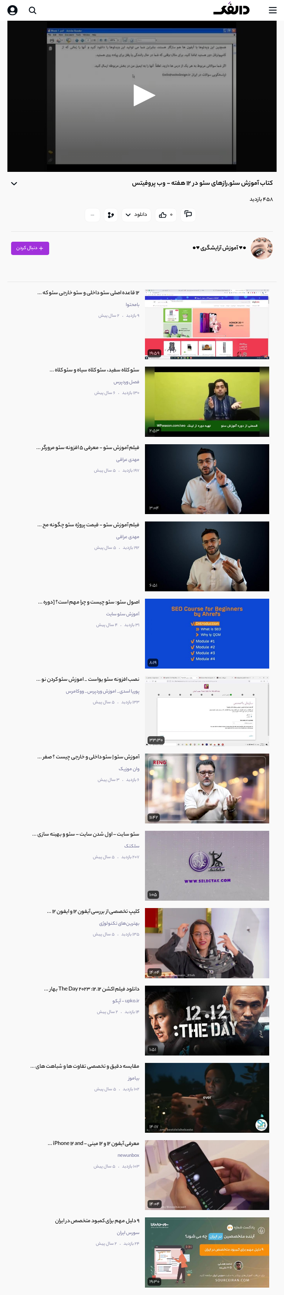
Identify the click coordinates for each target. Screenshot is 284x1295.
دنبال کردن (27, 248)
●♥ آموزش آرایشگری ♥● (219, 248)
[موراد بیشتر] (92, 215)
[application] (142, 96)
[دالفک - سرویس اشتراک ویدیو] (237, 10)
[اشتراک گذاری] (111, 215)
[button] (142, 95)
